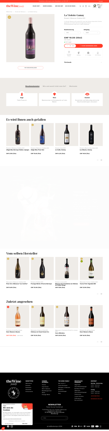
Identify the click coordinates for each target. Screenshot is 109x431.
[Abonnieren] (82, 226)
